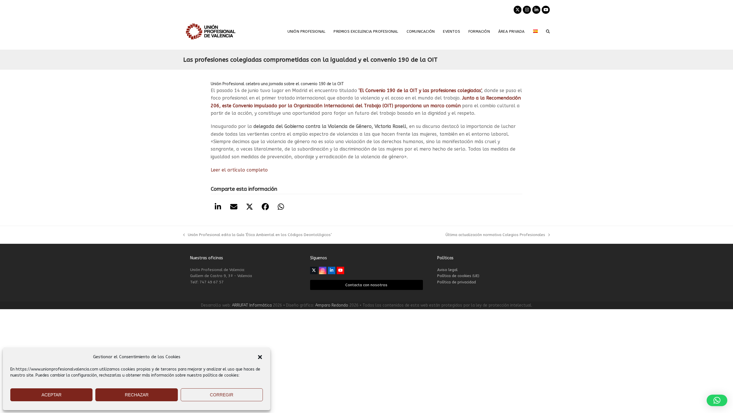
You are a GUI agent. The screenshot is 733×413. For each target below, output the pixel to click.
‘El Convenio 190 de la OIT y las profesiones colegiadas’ (419, 90)
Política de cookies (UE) (458, 276)
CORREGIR (221, 394)
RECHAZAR (137, 394)
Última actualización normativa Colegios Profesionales (495, 235)
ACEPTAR (52, 394)
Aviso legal (447, 270)
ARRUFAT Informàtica (252, 305)
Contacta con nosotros (366, 285)
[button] (260, 357)
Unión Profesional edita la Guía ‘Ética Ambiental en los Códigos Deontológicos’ (257, 235)
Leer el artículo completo (239, 170)
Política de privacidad (456, 282)
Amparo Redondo (331, 305)
